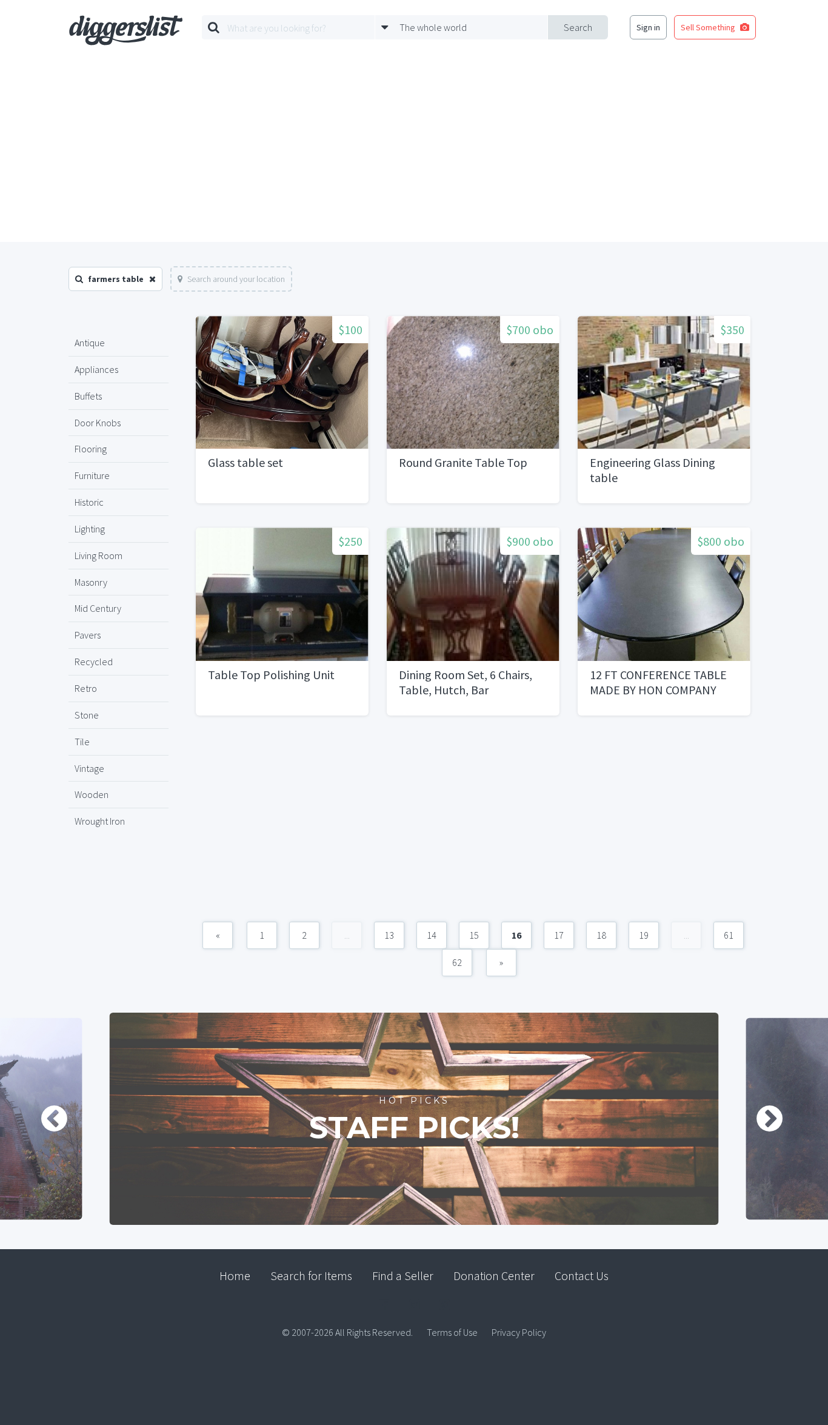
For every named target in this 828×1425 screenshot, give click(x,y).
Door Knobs (98, 423)
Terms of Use (452, 1332)
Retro (86, 688)
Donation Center (494, 1275)
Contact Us (582, 1275)
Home (234, 1275)
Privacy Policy (519, 1332)
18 (601, 935)
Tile (82, 742)
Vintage (89, 768)
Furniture (92, 475)
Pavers (88, 635)
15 (474, 935)
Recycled (94, 662)
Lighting (90, 529)
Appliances (96, 369)
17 (559, 935)
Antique (90, 343)
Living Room (98, 555)
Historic (89, 502)
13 (389, 935)
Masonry (91, 582)
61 (728, 935)
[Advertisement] (414, 151)
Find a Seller (402, 1275)
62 (457, 962)
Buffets (88, 396)
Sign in (648, 27)
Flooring (91, 449)
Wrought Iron (100, 821)
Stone (87, 715)
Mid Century (98, 608)
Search (578, 27)
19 (644, 935)
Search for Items (311, 1275)
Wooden (92, 794)
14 (431, 935)
